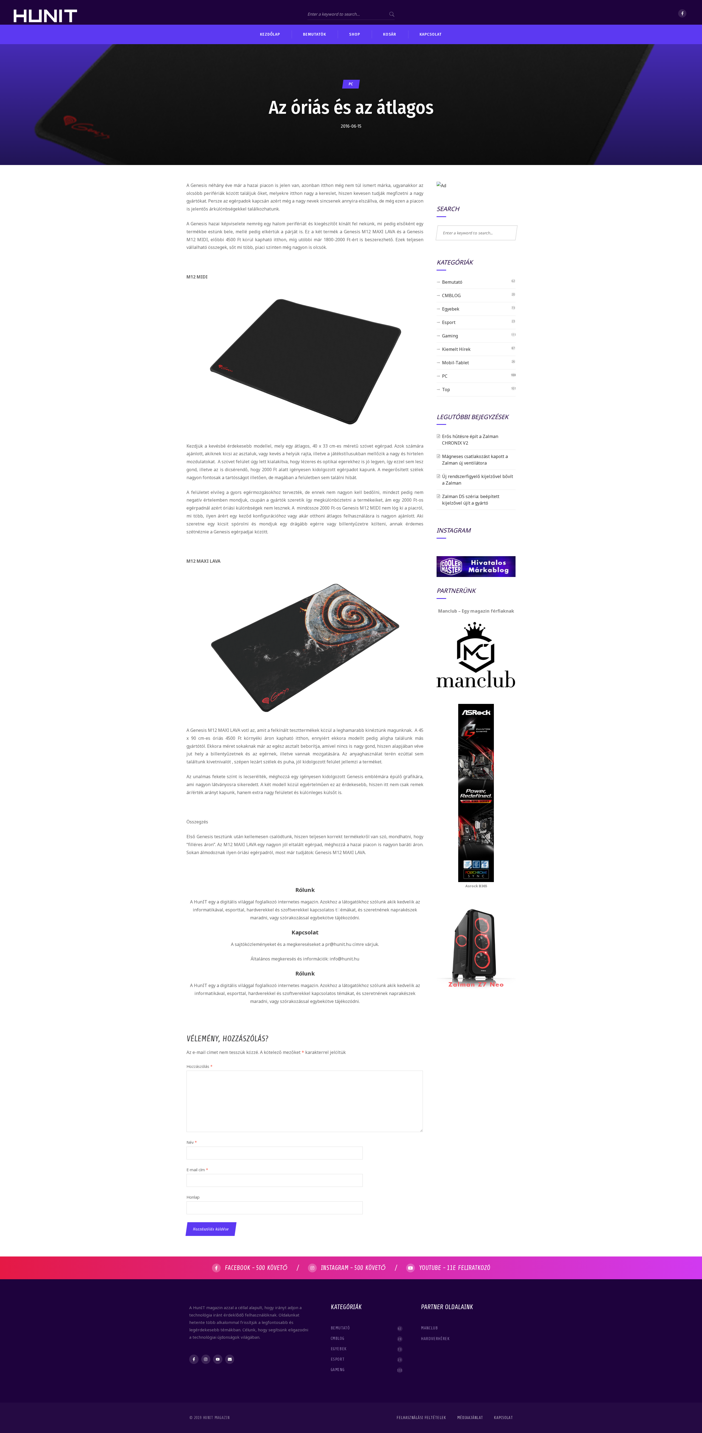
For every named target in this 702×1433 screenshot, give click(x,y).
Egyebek (450, 309)
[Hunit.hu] (45, 12)
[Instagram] (206, 1359)
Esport (448, 322)
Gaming (450, 336)
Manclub (430, 1328)
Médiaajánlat (470, 1417)
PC (351, 84)
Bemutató (452, 282)
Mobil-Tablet (455, 363)
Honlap (193, 1197)
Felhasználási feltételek (421, 1417)
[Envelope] (229, 1359)
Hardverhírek (436, 1338)
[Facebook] (682, 13)
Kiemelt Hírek (456, 349)
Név (191, 1142)
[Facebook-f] (194, 1359)
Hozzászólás (199, 1066)
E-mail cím (197, 1169)
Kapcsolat (503, 1417)
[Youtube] (217, 1359)
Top (446, 389)
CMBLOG (451, 295)
